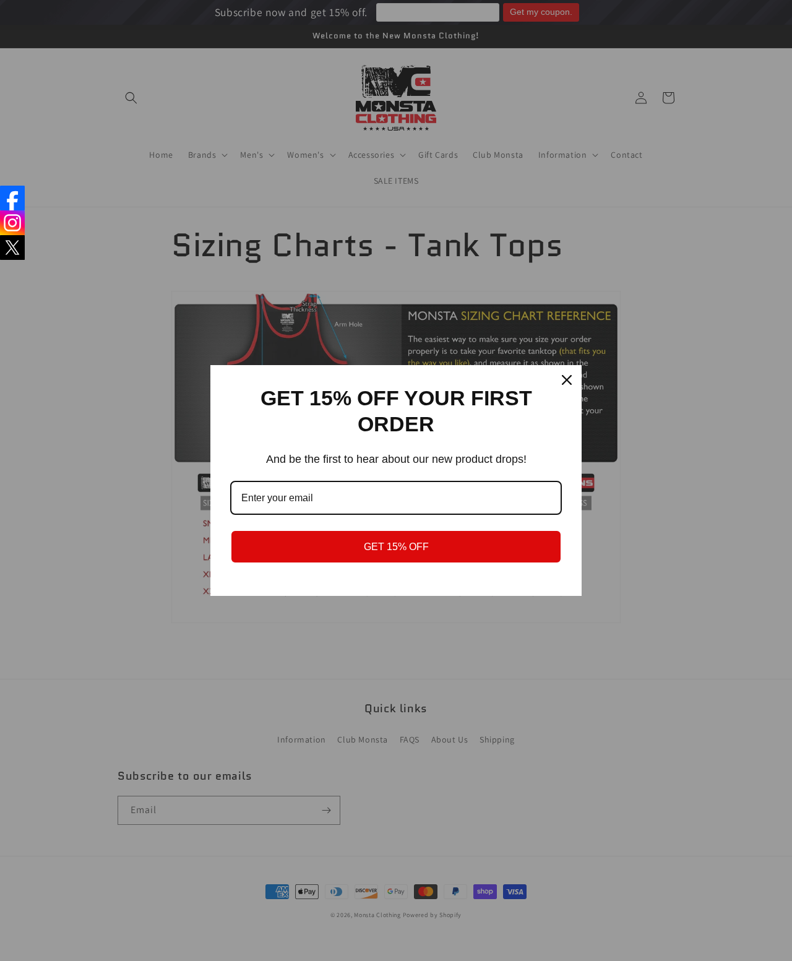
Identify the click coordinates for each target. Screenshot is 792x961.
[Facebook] (12, 198)
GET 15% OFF (396, 546)
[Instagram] (12, 222)
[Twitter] (12, 247)
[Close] (567, 380)
